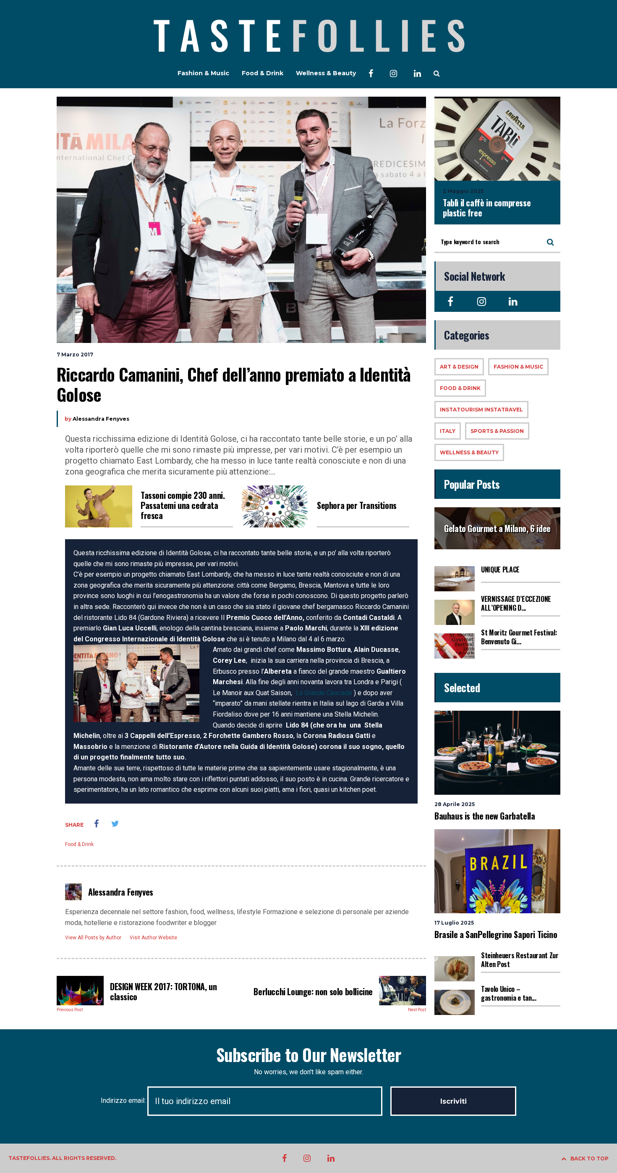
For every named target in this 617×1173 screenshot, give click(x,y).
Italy (447, 431)
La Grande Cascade (323, 693)
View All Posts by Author (93, 938)
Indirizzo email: (124, 1100)
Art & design (459, 367)
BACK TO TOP (589, 1158)
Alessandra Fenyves (101, 419)
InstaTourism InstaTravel (481, 409)
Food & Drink (262, 73)
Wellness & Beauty (326, 73)
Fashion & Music (203, 73)
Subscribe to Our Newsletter (308, 1054)
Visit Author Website (153, 938)
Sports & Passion (497, 431)
